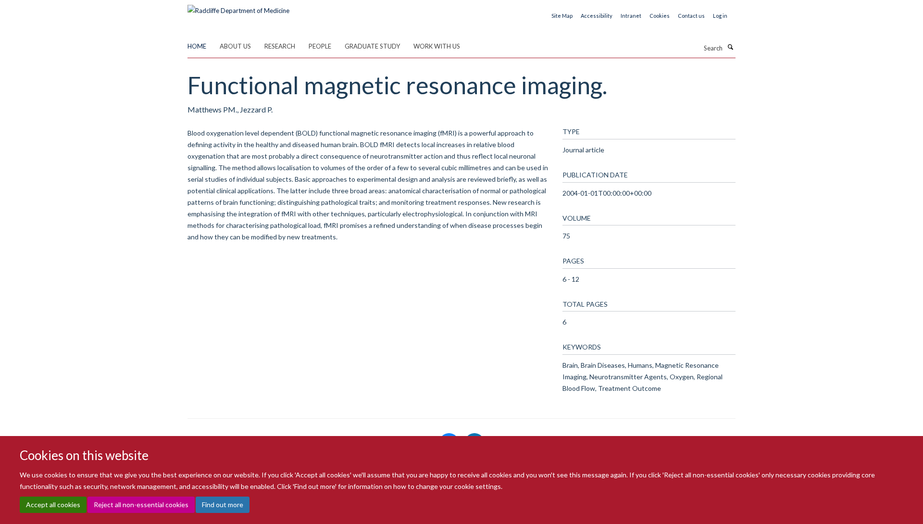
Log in (720, 15)
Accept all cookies (53, 505)
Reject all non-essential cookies (141, 505)
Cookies (659, 15)
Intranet (631, 15)
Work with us (436, 46)
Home (196, 46)
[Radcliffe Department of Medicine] (238, 7)
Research (279, 46)
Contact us (691, 15)
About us (235, 46)
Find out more (222, 505)
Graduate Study (372, 46)
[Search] (730, 47)
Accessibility (596, 15)
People (320, 46)
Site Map (562, 15)
